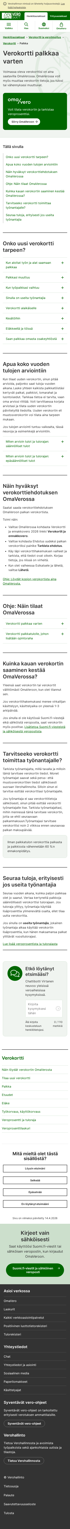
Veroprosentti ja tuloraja (19, 1120)
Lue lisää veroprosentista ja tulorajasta (30, 944)
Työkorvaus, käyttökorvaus (21, 1111)
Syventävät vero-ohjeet (24, 1423)
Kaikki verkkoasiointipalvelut (24, 1317)
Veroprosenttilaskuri (16, 1128)
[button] (35, 1168)
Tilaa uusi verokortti (16, 1078)
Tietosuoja (11, 1486)
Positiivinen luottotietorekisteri (25, 1326)
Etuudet (7, 1095)
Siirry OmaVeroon (23, 121)
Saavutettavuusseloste (20, 1504)
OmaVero (10, 1301)
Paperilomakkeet (15, 1381)
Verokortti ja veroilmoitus (45, 37)
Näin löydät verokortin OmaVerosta (27, 1070)
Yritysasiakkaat (58, 16)
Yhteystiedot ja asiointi (20, 1365)
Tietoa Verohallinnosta (24, 1461)
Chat (7, 1356)
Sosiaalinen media (16, 1373)
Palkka (6, 1086)
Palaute (9, 1495)
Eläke (6, 1103)
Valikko (9, 28)
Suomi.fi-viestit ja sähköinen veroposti (33, 1270)
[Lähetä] (58, 1008)
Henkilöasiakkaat (36, 16)
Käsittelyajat (12, 1390)
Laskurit (9, 1309)
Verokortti (9, 43)
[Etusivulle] (11, 15)
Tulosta (9, 1513)
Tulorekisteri (12, 1334)
